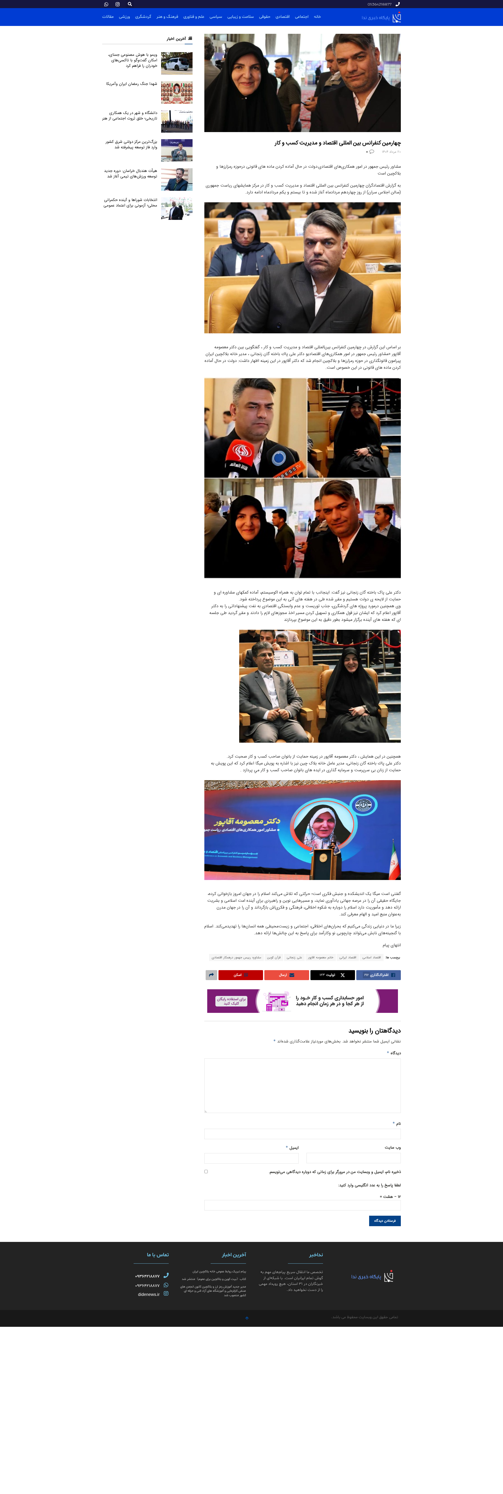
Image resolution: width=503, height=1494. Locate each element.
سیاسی (216, 17)
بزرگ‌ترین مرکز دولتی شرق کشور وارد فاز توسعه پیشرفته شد (131, 144)
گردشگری (143, 17)
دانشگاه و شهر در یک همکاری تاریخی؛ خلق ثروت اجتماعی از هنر (129, 116)
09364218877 (147, 1276)
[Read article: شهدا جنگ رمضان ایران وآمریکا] (177, 92)
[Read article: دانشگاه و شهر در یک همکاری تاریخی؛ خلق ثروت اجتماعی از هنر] (177, 121)
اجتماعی (302, 17)
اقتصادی (283, 17)
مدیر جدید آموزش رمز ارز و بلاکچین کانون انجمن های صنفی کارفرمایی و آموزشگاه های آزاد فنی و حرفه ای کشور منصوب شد (213, 1291)
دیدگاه (394, 1053)
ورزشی (124, 17)
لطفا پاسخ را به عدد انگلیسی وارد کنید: (369, 1185)
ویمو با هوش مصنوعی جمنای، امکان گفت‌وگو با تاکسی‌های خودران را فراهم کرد (132, 60)
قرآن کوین (274, 957)
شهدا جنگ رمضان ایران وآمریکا (131, 84)
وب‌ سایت (393, 1147)
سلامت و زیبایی (240, 17)
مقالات (108, 17)
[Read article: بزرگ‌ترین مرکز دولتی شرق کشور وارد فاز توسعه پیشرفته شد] (177, 150)
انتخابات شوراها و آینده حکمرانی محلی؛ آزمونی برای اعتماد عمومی (130, 203)
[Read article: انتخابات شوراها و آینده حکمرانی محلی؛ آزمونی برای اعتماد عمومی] (177, 208)
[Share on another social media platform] (211, 975)
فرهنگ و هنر (167, 17)
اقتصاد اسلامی (371, 957)
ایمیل (292, 1148)
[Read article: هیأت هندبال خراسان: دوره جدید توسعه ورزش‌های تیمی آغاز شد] (177, 179)
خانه (317, 17)
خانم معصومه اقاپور (320, 957)
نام (396, 1124)
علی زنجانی (294, 957)
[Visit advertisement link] (302, 1001)
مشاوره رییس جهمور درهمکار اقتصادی (236, 957)
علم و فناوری (193, 17)
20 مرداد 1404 (391, 152)
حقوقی (264, 17)
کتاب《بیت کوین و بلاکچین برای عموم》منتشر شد (214, 1279)
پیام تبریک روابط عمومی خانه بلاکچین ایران (219, 1271)
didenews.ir (149, 1294)
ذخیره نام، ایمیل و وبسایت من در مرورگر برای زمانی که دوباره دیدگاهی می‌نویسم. (335, 1172)
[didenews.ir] (166, 1293)
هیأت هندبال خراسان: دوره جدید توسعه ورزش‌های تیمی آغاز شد (130, 174)
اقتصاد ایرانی (347, 957)
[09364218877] (166, 1275)
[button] (130, 4)
